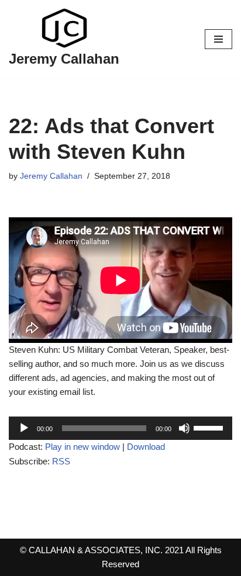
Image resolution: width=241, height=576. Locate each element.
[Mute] (184, 428)
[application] (120, 428)
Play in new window (82, 447)
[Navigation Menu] (218, 39)
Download (146, 447)
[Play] (24, 428)
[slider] (210, 427)
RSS (61, 461)
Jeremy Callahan (51, 176)
